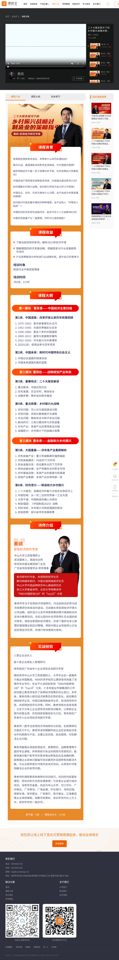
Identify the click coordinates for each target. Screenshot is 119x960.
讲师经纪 (37, 947)
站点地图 (63, 895)
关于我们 (96, 4)
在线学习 (15, 17)
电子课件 (9, 895)
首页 (25, 4)
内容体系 (33, 4)
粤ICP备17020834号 (50, 955)
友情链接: (8, 947)
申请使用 (59, 844)
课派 (7, 887)
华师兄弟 (19, 947)
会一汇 (45, 947)
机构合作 (76, 4)
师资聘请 (66, 4)
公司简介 (63, 887)
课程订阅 (55, 4)
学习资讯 (86, 4)
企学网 (53, 947)
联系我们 (63, 891)
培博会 (27, 947)
